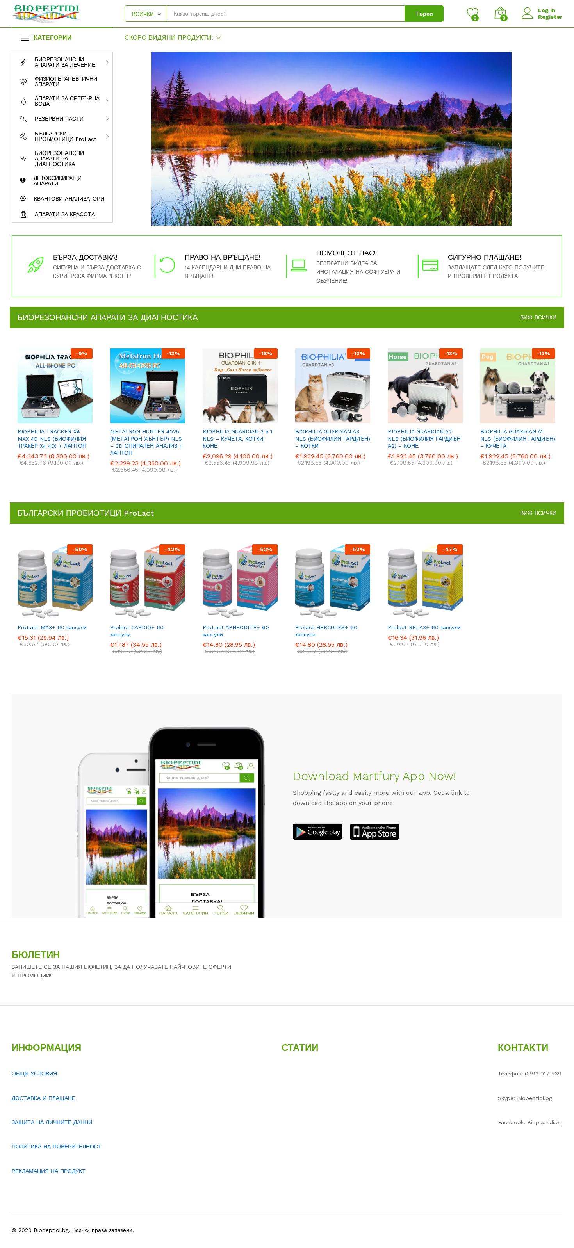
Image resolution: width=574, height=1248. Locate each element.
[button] (28, 418)
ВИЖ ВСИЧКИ (538, 317)
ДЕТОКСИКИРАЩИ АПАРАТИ (58, 181)
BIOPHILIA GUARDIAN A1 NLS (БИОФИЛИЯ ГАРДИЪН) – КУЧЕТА (517, 438)
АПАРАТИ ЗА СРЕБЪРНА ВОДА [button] (67, 101)
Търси (424, 14)
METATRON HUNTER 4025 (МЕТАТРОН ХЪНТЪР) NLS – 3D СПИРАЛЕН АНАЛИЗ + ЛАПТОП (146, 442)
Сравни (82, 418)
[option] (55, 413)
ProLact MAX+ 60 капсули (52, 627)
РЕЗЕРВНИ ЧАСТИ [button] (59, 119)
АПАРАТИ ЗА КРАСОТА (65, 214)
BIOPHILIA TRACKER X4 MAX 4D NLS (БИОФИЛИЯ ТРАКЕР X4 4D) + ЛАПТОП (52, 438)
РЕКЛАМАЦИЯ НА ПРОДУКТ (49, 1171)
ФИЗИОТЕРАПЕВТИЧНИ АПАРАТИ (66, 81)
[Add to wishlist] (64, 418)
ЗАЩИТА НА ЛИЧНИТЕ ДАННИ (52, 1122)
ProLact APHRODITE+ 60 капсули (236, 630)
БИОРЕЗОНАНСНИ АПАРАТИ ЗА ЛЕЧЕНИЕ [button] (65, 62)
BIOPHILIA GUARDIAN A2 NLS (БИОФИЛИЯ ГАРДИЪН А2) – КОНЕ (424, 438)
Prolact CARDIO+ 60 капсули (137, 630)
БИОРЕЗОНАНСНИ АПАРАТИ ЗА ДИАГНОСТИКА (59, 158)
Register (550, 17)
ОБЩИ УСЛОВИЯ (34, 1073)
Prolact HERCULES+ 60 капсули (326, 630)
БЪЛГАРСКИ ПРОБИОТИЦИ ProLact (86, 513)
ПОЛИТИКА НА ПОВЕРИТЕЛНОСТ (57, 1146)
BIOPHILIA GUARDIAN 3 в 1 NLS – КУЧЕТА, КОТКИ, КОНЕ (237, 438)
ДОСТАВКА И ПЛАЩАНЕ (43, 1098)
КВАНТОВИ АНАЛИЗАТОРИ (69, 199)
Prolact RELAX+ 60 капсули (424, 627)
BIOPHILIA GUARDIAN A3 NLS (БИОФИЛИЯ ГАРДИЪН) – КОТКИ (332, 438)
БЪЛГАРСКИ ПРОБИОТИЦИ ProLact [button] (65, 136)
